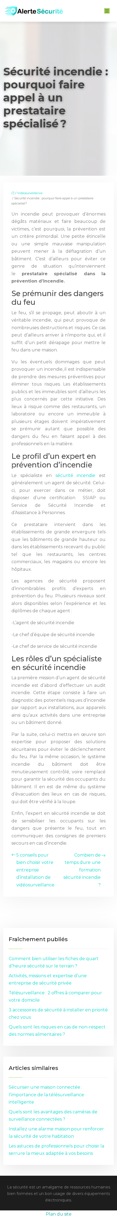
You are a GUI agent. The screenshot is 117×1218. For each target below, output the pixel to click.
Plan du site (59, 1214)
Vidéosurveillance (29, 193)
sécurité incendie (76, 475)
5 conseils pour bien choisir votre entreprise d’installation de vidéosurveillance (35, 869)
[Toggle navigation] (107, 11)
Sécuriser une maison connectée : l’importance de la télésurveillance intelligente (46, 1095)
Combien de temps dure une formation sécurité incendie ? (82, 869)
